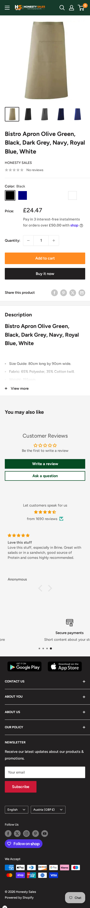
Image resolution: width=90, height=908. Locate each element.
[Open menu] (7, 8)
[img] (45, 512)
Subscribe (20, 786)
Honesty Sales (18, 163)
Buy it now (45, 273)
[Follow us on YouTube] (44, 833)
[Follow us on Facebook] (8, 833)
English (12, 809)
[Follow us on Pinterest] (35, 833)
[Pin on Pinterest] (63, 292)
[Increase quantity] (54, 240)
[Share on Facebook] (54, 292)
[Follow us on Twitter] (17, 833)
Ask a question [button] (45, 476)
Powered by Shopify (19, 897)
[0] (81, 8)
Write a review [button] (45, 463)
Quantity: (12, 240)
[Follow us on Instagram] (26, 833)
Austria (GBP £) (44, 809)
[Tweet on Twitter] (72, 292)
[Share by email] (81, 292)
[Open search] (62, 7)
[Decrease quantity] (28, 240)
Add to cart (45, 258)
